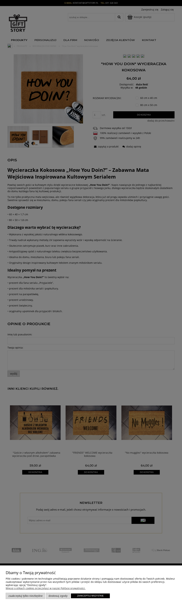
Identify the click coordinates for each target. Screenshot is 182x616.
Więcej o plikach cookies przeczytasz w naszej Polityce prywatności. (45, 588)
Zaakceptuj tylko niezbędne (25, 595)
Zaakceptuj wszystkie (90, 596)
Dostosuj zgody (58, 595)
